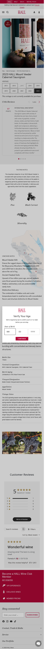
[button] (38, 643)
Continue (22, 339)
